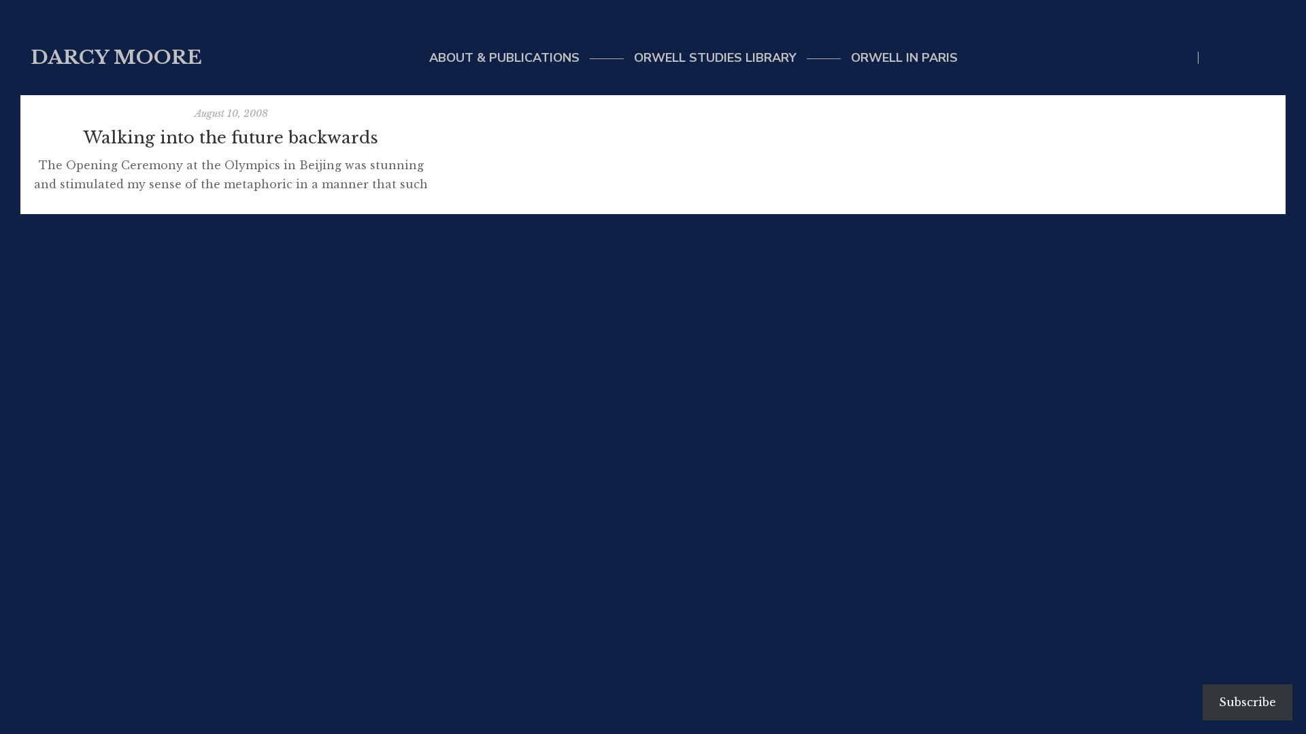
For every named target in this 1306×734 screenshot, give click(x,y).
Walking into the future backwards (231, 137)
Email (1244, 58)
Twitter (1216, 58)
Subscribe (1247, 702)
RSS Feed (1271, 58)
